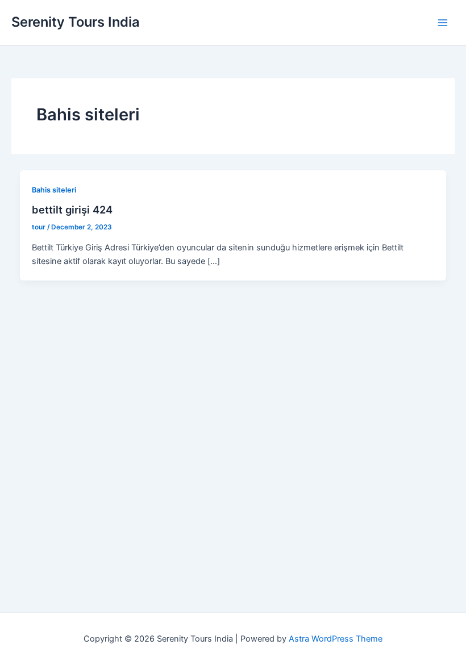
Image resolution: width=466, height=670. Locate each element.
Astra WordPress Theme (335, 639)
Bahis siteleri (54, 190)
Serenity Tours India (75, 22)
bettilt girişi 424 (72, 209)
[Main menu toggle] (443, 23)
